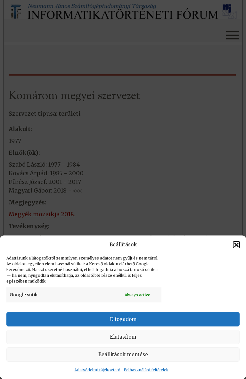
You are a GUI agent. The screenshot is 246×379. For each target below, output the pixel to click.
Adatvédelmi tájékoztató (97, 369)
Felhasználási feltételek (146, 369)
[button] (236, 245)
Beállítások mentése (123, 354)
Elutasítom (123, 337)
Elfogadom (123, 319)
